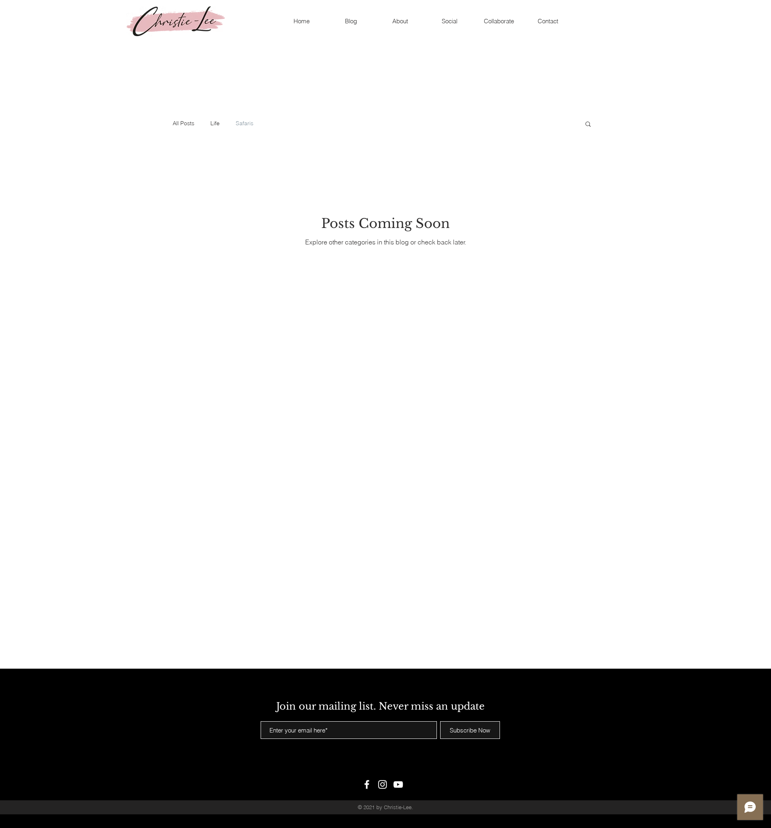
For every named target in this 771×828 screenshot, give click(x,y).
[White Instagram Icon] (382, 784)
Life (215, 123)
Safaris (244, 123)
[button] (588, 124)
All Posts (183, 123)
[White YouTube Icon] (398, 784)
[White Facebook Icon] (367, 784)
